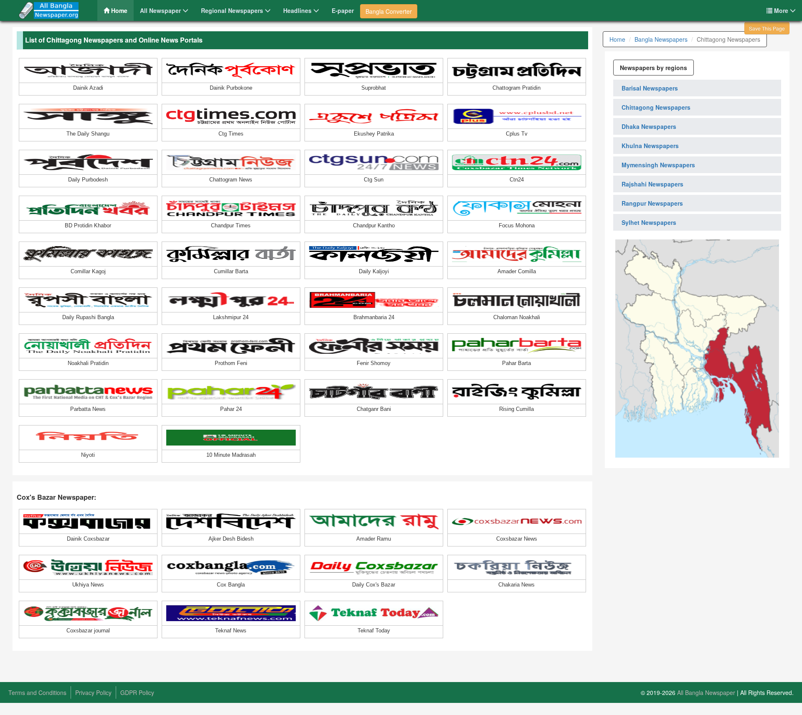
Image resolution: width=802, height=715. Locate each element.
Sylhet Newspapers (649, 222)
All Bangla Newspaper (706, 692)
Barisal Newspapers (650, 88)
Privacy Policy (93, 692)
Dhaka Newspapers (649, 126)
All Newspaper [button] (161, 10)
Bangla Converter (388, 11)
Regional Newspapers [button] (233, 10)
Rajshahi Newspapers (652, 184)
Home (121, 10)
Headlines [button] (298, 10)
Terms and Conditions (37, 692)
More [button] (781, 10)
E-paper (343, 10)
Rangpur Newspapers (652, 203)
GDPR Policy (137, 692)
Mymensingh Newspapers (658, 165)
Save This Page (767, 28)
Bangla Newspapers (661, 39)
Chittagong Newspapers (656, 107)
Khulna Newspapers (650, 145)
